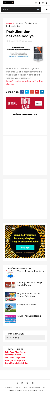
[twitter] (43, 3)
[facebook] (39, 3)
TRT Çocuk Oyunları (15, 360)
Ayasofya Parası (13, 354)
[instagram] (46, 3)
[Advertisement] (22, 155)
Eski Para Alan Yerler (15, 352)
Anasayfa (10, 23)
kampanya (29, 390)
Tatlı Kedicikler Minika (16, 363)
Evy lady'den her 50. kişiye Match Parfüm (29, 283)
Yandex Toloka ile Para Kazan (31, 271)
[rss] (36, 3)
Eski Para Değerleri (15, 357)
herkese (19, 23)
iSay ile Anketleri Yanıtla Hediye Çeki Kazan (28, 295)
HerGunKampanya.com (34, 387)
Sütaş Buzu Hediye (26, 304)
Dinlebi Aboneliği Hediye (29, 316)
